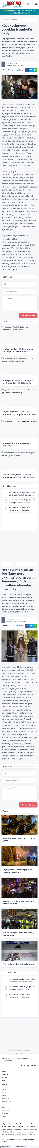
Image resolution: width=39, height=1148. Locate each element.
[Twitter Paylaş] (31, 70)
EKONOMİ (15, 1051)
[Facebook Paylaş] (27, 70)
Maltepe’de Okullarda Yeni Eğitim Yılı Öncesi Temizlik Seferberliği (19, 12)
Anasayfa (5, 20)
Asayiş (14, 564)
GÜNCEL (14, 20)
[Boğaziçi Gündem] (12, 4)
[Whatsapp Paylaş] (35, 70)
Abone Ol (6, 70)
